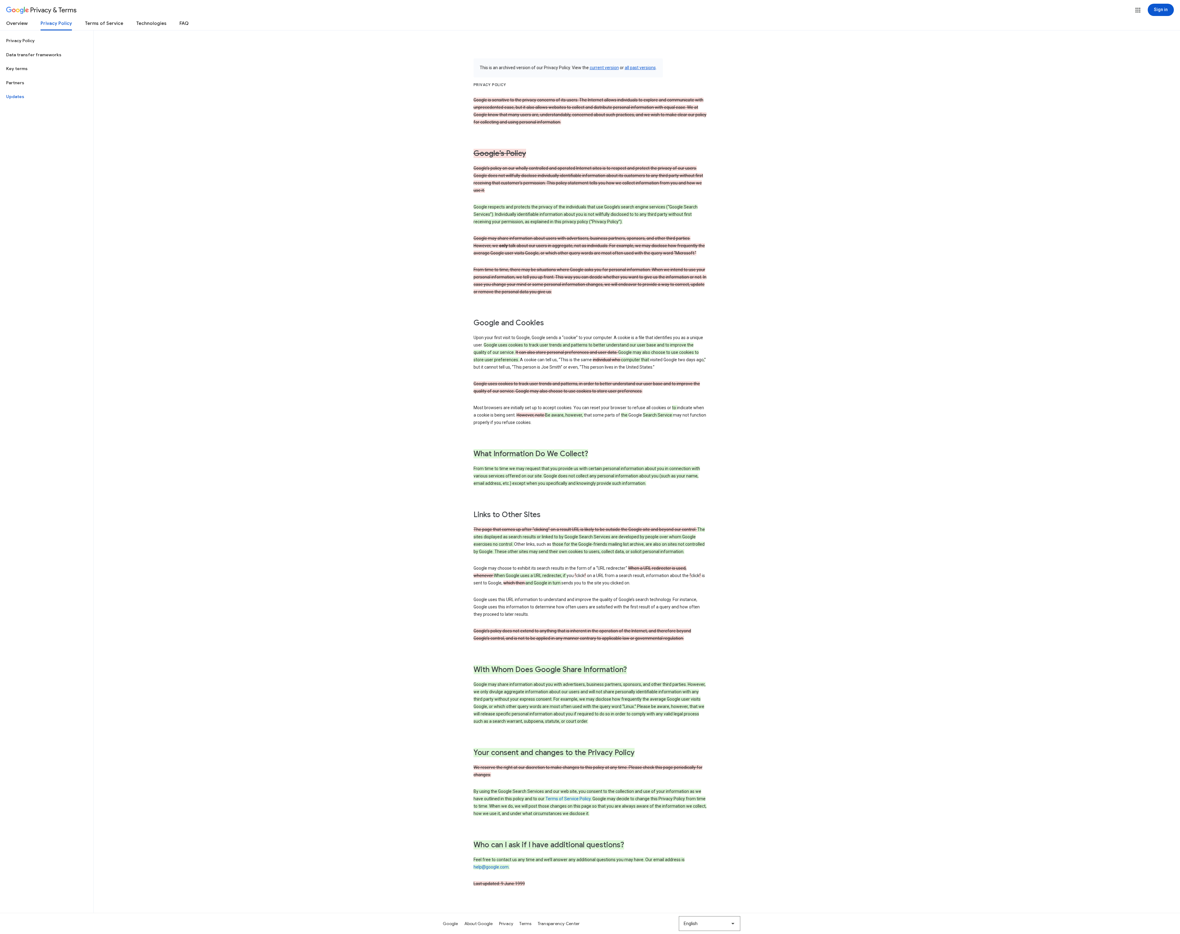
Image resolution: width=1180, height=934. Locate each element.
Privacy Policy (56, 23)
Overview (17, 23)
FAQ (184, 23)
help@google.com (491, 867)
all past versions (640, 67)
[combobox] (709, 923)
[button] (1138, 10)
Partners (15, 82)
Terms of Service (104, 23)
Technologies (151, 23)
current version (604, 67)
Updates (15, 96)
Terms (525, 923)
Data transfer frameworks (33, 54)
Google (450, 923)
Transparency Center (559, 923)
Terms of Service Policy (568, 798)
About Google (478, 923)
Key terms (17, 68)
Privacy (506, 923)
